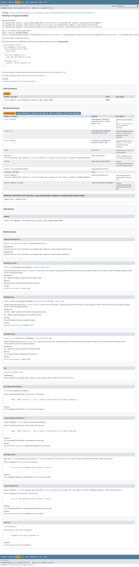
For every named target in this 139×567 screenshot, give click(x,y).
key (92, 172)
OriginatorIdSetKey (94, 27)
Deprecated (34, 2)
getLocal (94, 150)
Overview (4, 2)
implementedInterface (99, 169)
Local (6, 150)
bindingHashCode (97, 131)
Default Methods (73, 113)
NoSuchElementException (13, 446)
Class (13, 169)
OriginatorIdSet (50, 23)
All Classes (5, 5)
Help (45, 2)
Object (93, 123)
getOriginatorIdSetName (100, 161)
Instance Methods (39, 113)
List (6, 158)
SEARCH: (114, 6)
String (12, 140)
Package (11, 2)
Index (41, 2)
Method (27, 8)
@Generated (6, 31)
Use (22, 2)
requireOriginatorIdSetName (102, 183)
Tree (26, 2)
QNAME (108, 100)
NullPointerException (12, 288)
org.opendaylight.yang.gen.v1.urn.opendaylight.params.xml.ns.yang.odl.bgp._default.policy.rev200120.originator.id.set (52, 13)
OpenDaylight (16, 565)
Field (15, 8)
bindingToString (97, 140)
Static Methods (23, 113)
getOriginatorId (97, 156)
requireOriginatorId (99, 175)
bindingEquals (96, 119)
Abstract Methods (56, 113)
